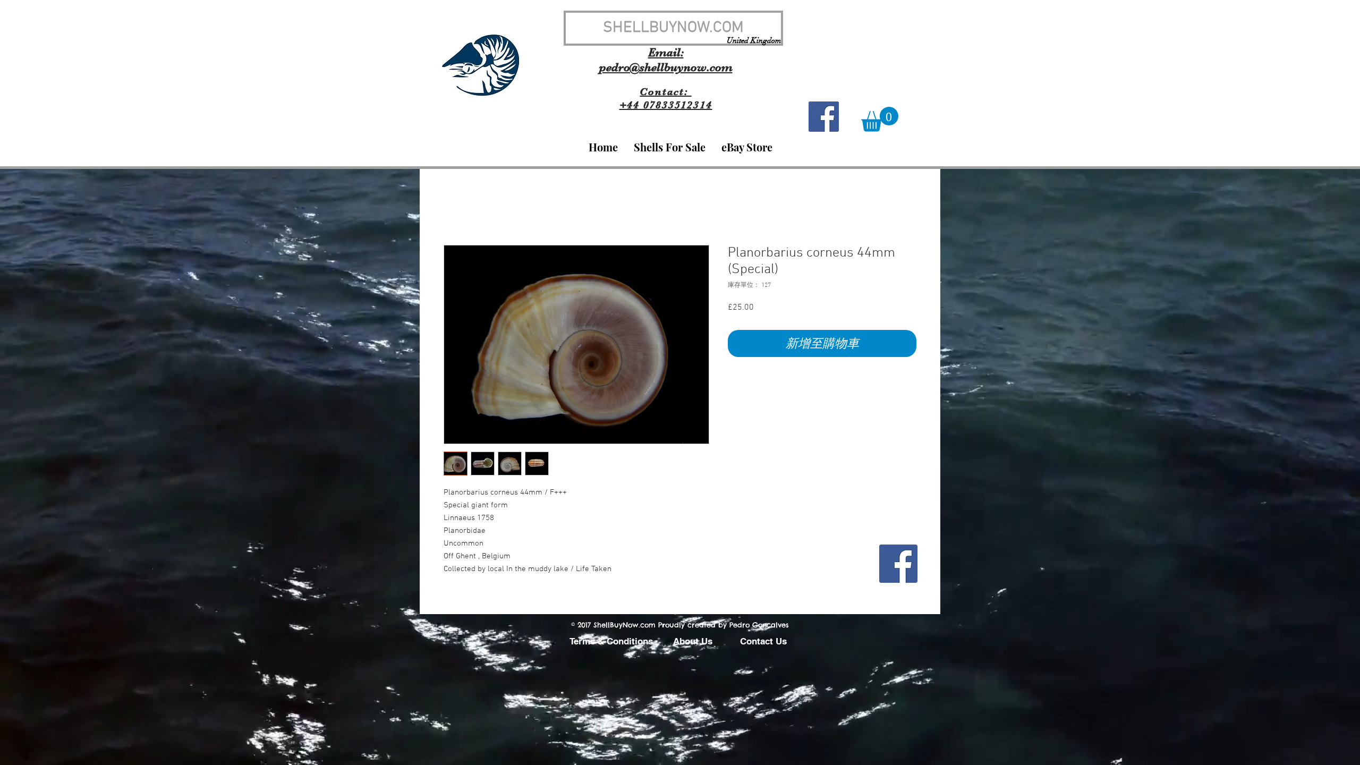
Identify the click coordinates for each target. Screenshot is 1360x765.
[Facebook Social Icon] (824, 116)
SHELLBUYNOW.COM (673, 28)
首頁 (452, 207)
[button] (879, 119)
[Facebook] (898, 564)
